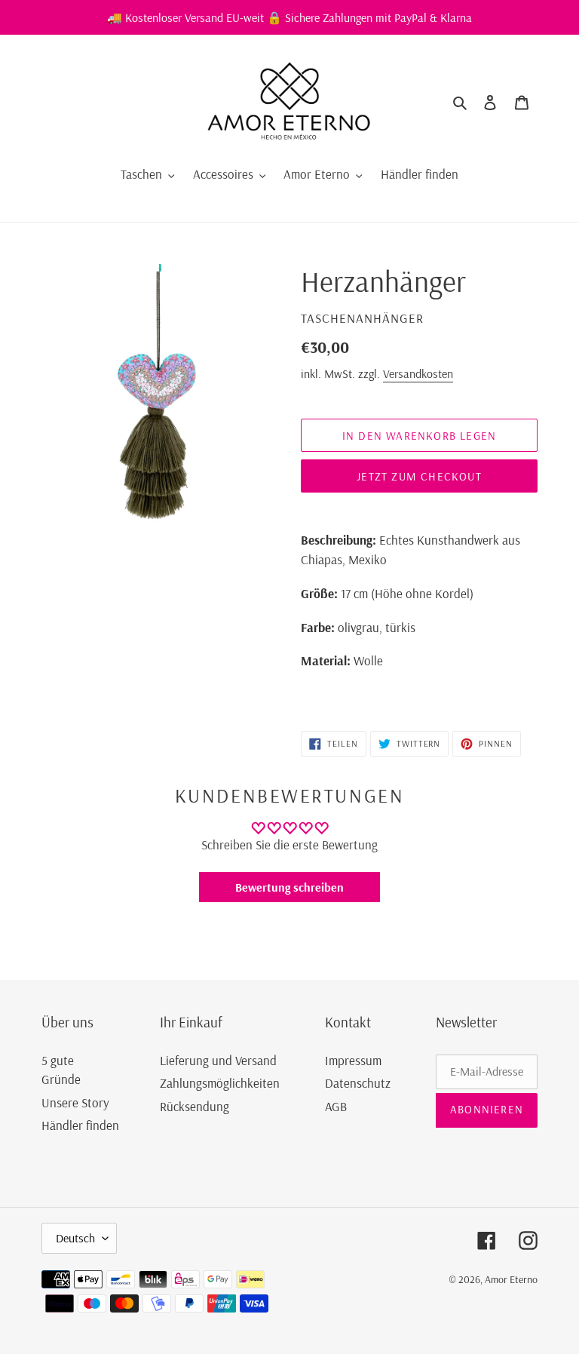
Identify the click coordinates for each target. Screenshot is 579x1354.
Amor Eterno (511, 1279)
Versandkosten (418, 373)
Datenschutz (358, 1083)
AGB (336, 1106)
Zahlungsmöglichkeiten (220, 1083)
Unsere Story (75, 1102)
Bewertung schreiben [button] (289, 887)
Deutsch (75, 1237)
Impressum (353, 1060)
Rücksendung (194, 1106)
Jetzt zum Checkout (419, 476)
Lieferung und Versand (218, 1060)
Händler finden (80, 1125)
